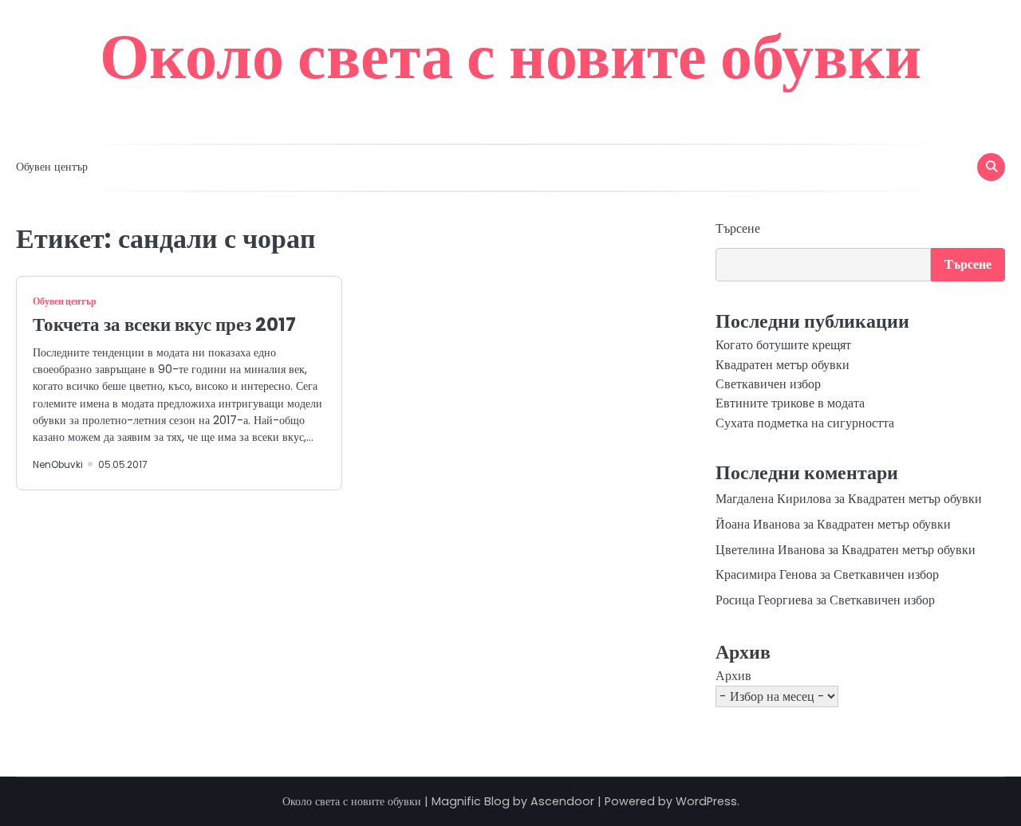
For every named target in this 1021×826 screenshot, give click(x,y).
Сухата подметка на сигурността (804, 423)
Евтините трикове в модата (790, 403)
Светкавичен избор (768, 384)
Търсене (737, 228)
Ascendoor (562, 801)
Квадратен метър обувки (782, 365)
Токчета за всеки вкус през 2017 (164, 324)
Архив (733, 676)
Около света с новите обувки (510, 55)
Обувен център (52, 167)
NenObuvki (58, 464)
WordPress (706, 801)
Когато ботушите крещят (783, 345)
